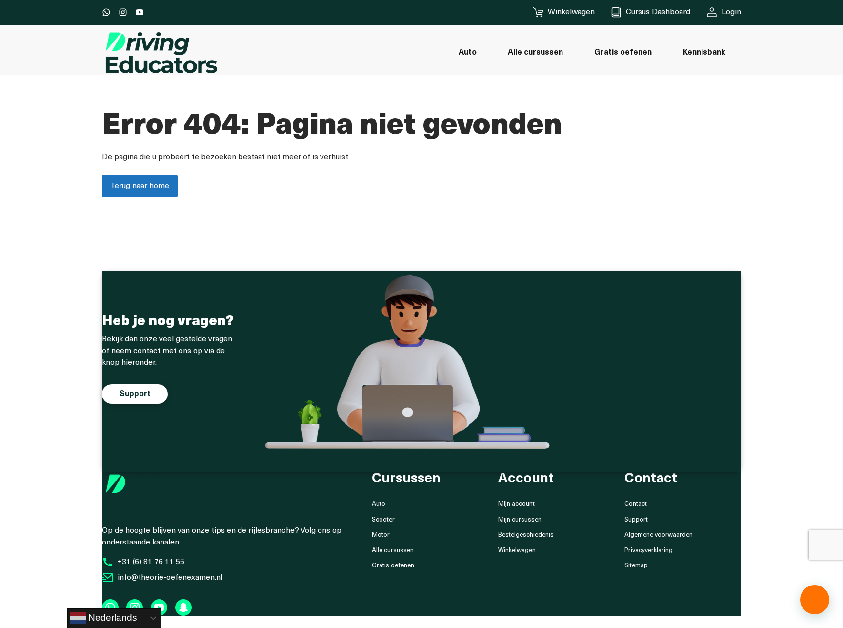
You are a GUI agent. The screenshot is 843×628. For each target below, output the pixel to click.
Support (636, 520)
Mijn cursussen (520, 520)
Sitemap (636, 566)
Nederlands (111, 617)
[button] (814, 599)
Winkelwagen (517, 550)
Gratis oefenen (393, 566)
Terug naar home (139, 186)
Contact (635, 504)
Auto (378, 504)
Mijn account (516, 504)
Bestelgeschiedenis (526, 535)
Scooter (383, 520)
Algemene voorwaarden (658, 535)
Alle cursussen (393, 550)
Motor (381, 535)
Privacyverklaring (648, 550)
